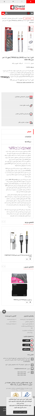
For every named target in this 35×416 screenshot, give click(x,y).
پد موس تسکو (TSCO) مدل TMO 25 (22, 300)
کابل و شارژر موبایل (12, 18)
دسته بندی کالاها (32, 13)
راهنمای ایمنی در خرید (27, 324)
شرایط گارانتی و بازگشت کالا (26, 327)
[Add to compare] (27, 259)
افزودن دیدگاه (15, 63)
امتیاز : (32, 63)
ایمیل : (22, 368)
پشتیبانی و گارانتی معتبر (22, 114)
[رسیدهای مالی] (22, 1)
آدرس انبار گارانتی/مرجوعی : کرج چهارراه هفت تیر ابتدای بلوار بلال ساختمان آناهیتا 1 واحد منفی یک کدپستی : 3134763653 (16, 359)
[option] (31, 29)
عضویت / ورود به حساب (20, 412)
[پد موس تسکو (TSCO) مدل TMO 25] (19, 285)
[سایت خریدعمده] (17, 7)
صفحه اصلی (28, 18)
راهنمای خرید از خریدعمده (26, 319)
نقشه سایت (12, 321)
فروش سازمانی (28, 321)
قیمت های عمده (24, 105)
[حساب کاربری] (30, 1)
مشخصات (28, 137)
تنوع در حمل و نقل (23, 122)
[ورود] (4, 1)
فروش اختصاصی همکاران (22, 97)
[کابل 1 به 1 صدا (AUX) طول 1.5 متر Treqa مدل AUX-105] (31, 29)
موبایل (20, 18)
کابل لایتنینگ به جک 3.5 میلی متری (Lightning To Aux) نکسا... (18, 255)
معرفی (29, 132)
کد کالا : (32, 67)
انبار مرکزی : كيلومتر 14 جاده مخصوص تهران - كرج (18, 364)
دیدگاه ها (28, 142)
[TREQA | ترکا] (5, 77)
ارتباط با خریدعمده (10, 324)
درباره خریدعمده (11, 319)
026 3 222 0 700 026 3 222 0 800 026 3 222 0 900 (22, 373)
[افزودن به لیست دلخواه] (30, 259)
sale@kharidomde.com (20, 368)
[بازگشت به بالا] (4, 312)
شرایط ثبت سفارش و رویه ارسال (27, 331)
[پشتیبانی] (13, 1)
